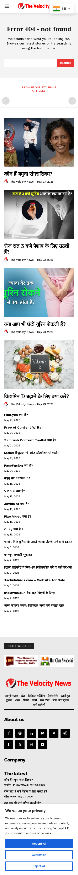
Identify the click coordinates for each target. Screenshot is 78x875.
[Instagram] (20, 733)
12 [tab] (60, 665)
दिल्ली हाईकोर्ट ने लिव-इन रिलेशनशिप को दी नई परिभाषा (38, 567)
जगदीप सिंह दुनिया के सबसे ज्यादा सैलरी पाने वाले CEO (38, 542)
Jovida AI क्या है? (16, 504)
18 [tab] (41, 669)
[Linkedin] (31, 733)
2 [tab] (13, 665)
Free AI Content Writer (24, 427)
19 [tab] (46, 669)
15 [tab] (27, 669)
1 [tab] (8, 665)
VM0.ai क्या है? (14, 491)
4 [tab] (22, 665)
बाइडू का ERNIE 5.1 (17, 478)
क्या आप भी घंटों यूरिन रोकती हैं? (35, 324)
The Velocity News (22, 181)
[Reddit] (65, 733)
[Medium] (42, 733)
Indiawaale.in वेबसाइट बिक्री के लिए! (30, 593)
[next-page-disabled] (72, 101)
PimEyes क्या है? (16, 415)
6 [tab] (32, 665)
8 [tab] (41, 665)
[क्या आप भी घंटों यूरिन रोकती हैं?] (39, 292)
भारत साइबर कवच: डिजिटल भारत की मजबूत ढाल (34, 605)
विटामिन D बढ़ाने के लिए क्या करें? (36, 396)
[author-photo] (7, 181)
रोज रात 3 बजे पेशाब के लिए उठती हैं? (36, 248)
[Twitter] (20, 744)
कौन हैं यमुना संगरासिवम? (28, 173)
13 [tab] (65, 665)
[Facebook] (8, 733)
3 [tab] (17, 665)
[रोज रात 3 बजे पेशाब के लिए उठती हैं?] (39, 214)
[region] (39, 839)
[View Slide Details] (21, 661)
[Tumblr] (8, 744)
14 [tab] (70, 665)
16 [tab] (32, 669)
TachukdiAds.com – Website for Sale (34, 580)
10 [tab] (51, 665)
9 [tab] (46, 665)
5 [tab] (27, 665)
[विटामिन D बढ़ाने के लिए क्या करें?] (39, 364)
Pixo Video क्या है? (17, 516)
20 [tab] (51, 669)
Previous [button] (9, 660)
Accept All (39, 843)
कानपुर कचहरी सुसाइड (18, 555)
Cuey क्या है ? (14, 529)
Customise (39, 854)
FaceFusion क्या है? (18, 465)
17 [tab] (37, 669)
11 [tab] (56, 665)
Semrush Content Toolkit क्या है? (30, 440)
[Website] (31, 744)
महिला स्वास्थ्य (10, 796)
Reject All (39, 866)
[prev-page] (6, 101)
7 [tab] (37, 665)
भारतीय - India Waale (16, 785)
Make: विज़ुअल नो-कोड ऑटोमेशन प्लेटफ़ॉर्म (31, 453)
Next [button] (69, 660)
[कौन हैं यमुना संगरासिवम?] (39, 142)
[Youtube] (42, 744)
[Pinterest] (53, 733)
